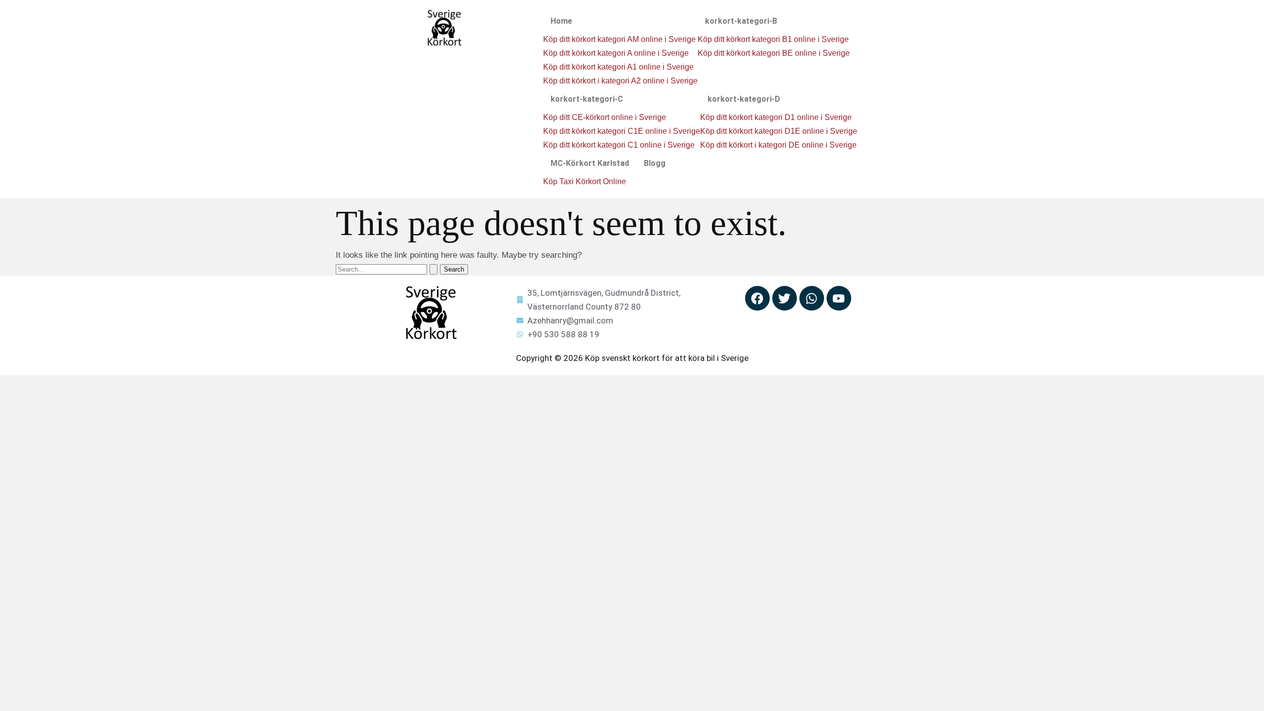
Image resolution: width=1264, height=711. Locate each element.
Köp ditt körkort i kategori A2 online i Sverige (620, 81)
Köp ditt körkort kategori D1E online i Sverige (778, 131)
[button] (620, 21)
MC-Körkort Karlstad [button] (590, 163)
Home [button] (561, 21)
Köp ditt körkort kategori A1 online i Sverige (618, 67)
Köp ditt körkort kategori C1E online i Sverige (621, 131)
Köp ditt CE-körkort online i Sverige (604, 117)
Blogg (655, 163)
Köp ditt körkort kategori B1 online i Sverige (773, 39)
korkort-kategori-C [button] (587, 99)
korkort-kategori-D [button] (744, 99)
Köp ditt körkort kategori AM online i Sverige (619, 39)
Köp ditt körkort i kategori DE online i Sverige (778, 145)
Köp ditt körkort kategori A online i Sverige (616, 53)
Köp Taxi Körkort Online (584, 181)
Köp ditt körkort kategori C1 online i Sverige (619, 145)
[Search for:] (388, 269)
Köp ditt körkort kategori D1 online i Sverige (776, 117)
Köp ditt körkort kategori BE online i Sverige (774, 53)
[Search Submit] (433, 269)
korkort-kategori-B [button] (741, 21)
